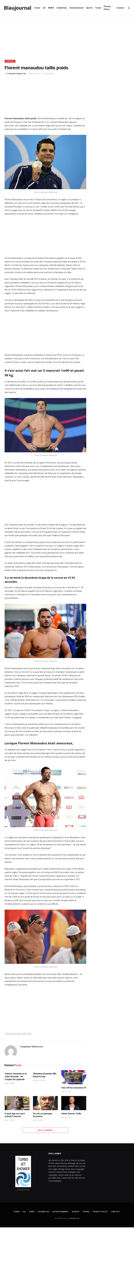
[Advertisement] (67, 40)
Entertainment (76, 8)
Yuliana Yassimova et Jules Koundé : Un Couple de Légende (16, 1076)
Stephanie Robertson (16, 74)
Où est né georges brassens (42, 1115)
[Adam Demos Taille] (73, 1103)
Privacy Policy (107, 7)
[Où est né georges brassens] (45, 1103)
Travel (98, 8)
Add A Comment (45, 1130)
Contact (120, 8)
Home (37, 8)
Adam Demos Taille (71, 1113)
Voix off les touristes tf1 (73, 1087)
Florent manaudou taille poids (18, 1034)
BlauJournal (74, 1218)
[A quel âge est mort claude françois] (17, 1103)
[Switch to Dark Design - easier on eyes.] (128, 8)
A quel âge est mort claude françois (15, 1115)
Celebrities (62, 8)
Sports (89, 8)
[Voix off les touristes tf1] (73, 1077)
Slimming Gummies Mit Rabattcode (44, 1075)
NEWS (51, 8)
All (44, 8)
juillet (47, 122)
